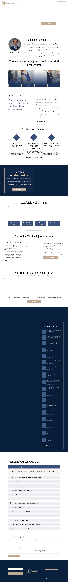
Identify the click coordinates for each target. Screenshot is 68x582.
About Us (21, 2)
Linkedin (59, 579)
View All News (13, 555)
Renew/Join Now (47, 23)
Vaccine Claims (27, 78)
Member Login (62, 2)
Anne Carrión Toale (27, 216)
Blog (51, 2)
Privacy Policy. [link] (36, 578)
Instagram (56, 579)
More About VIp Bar (42, 121)
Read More (50, 333)
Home (18, 2)
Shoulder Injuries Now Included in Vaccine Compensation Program (27, 546)
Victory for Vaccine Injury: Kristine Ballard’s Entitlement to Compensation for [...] (53, 425)
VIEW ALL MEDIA (33, 301)
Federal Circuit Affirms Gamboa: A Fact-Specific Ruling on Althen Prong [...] (53, 374)
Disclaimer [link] (28, 578)
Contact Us (49, 563)
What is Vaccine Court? (51, 405)
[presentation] (32, 89)
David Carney (14, 216)
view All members (33, 229)
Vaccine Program (26, 2)
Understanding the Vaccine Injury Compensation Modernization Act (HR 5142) (53, 78)
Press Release (44, 2)
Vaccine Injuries (14, 78)
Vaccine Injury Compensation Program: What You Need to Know (40, 78)
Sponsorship (40, 563)
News (48, 2)
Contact (54, 2)
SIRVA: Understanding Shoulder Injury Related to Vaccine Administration (53, 381)
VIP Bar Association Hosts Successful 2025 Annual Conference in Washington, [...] (54, 412)
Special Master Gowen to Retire (53, 393)
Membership (39, 2)
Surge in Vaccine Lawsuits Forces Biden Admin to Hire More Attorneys (14, 546)
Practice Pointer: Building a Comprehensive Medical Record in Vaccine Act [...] (53, 349)
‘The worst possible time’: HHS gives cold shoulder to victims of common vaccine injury (53, 546)
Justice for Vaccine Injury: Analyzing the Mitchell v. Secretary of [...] (53, 432)
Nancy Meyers (54, 216)
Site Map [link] (32, 578)
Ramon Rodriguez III (40, 216)
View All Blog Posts (48, 445)
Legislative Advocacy (33, 2)
